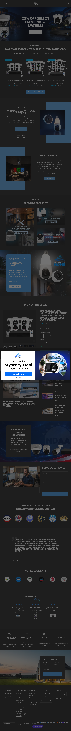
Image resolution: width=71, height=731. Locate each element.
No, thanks (18, 377)
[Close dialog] (68, 352)
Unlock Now (18, 374)
